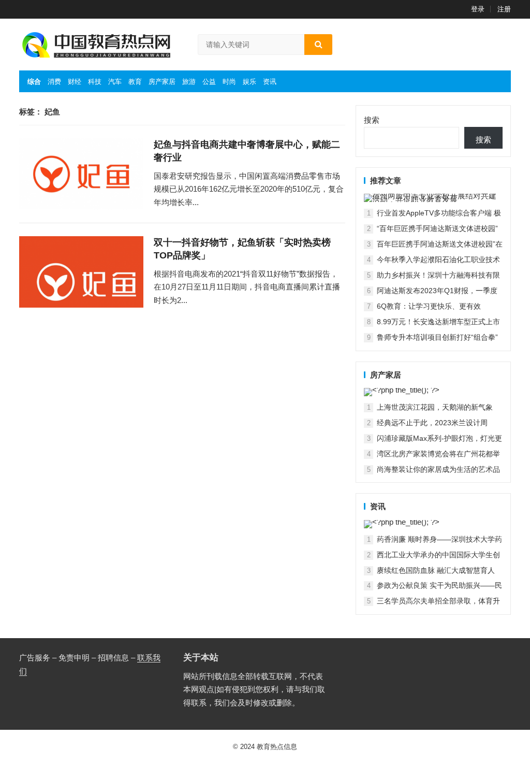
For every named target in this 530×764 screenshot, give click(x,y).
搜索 (371, 120)
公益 (209, 81)
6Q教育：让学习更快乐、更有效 (429, 306)
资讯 (269, 81)
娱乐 (249, 81)
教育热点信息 (277, 747)
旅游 (189, 81)
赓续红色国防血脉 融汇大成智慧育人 (436, 570)
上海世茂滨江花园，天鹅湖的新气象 (435, 407)
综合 (34, 81)
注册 (504, 9)
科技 (94, 81)
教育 (135, 81)
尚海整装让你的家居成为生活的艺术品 (438, 469)
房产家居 (162, 81)
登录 (477, 9)
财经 (74, 81)
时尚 (229, 81)
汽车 (115, 81)
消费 (54, 81)
